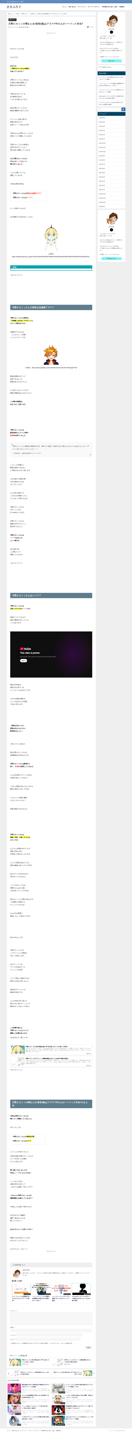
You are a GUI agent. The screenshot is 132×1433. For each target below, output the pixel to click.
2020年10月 (102, 202)
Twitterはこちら (111, 258)
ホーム (64, 6)
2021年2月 (102, 185)
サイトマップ (81, 6)
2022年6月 (102, 117)
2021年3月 (102, 181)
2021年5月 (102, 172)
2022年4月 (102, 126)
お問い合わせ (72, 6)
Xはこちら (111, 60)
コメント (14, 1310)
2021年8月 (102, 160)
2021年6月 (102, 168)
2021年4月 (102, 177)
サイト (12, 1339)
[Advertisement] (51, 38)
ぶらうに (92, 26)
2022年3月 (102, 130)
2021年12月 (102, 143)
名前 (12, 1327)
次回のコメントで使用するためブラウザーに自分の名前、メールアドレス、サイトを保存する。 (43, 1343)
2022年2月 (102, 134)
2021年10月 (102, 151)
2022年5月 (102, 122)
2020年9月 (102, 206)
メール (13, 1335)
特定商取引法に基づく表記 (109, 6)
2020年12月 (102, 194)
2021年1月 (102, 189)
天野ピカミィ (12, 19)
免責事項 (121, 6)
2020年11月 (102, 198)
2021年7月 (102, 164)
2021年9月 (102, 155)
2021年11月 (102, 147)
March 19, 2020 (36, 453)
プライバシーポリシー (94, 6)
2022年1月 (102, 139)
